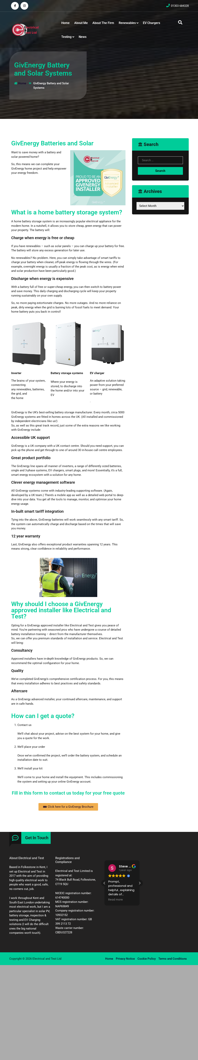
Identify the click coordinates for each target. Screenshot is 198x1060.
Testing (66, 37)
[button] (140, 883)
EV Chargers (151, 23)
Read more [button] (115, 899)
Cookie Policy (146, 958)
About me (81, 23)
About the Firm (103, 23)
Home (65, 23)
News (82, 37)
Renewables (127, 23)
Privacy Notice (125, 958)
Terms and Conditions (172, 958)
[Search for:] (160, 161)
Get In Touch (36, 837)
